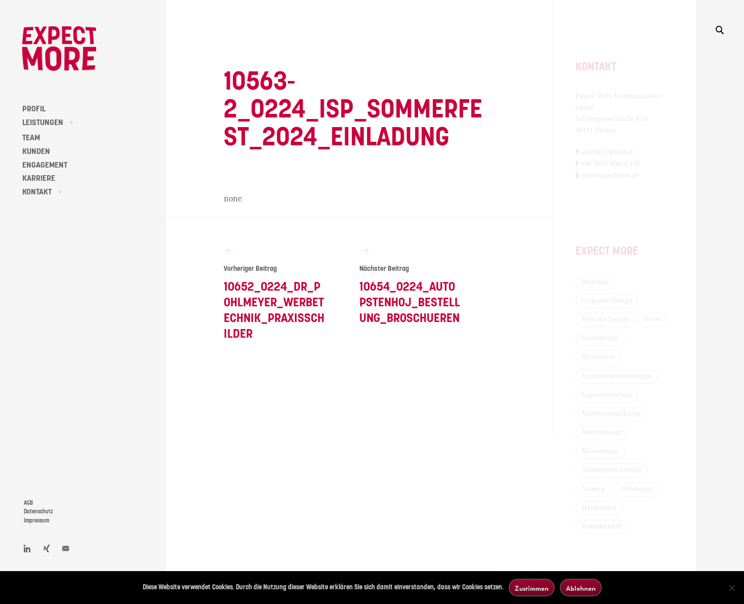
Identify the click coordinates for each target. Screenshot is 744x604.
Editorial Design (605, 319)
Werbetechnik (602, 526)
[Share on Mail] (66, 548)
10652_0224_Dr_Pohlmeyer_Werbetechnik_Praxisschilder (274, 303)
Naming (593, 489)
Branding (595, 282)
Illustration (598, 356)
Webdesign (636, 489)
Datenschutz (38, 511)
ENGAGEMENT (44, 165)
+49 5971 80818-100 (610, 164)
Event (653, 319)
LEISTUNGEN (42, 122)
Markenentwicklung (611, 413)
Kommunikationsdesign (617, 376)
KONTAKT (37, 192)
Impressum (36, 521)
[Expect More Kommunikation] (59, 48)
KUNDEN (36, 151)
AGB (28, 503)
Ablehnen (581, 588)
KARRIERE (38, 178)
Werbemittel (599, 507)
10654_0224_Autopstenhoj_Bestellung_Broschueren (409, 295)
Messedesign (600, 451)
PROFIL (34, 109)
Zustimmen (532, 588)
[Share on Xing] (47, 548)
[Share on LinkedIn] (27, 548)
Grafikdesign (600, 338)
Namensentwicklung (612, 469)
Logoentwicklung (607, 394)
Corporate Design (607, 300)
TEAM (31, 138)
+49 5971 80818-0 (607, 152)
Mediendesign (602, 432)
